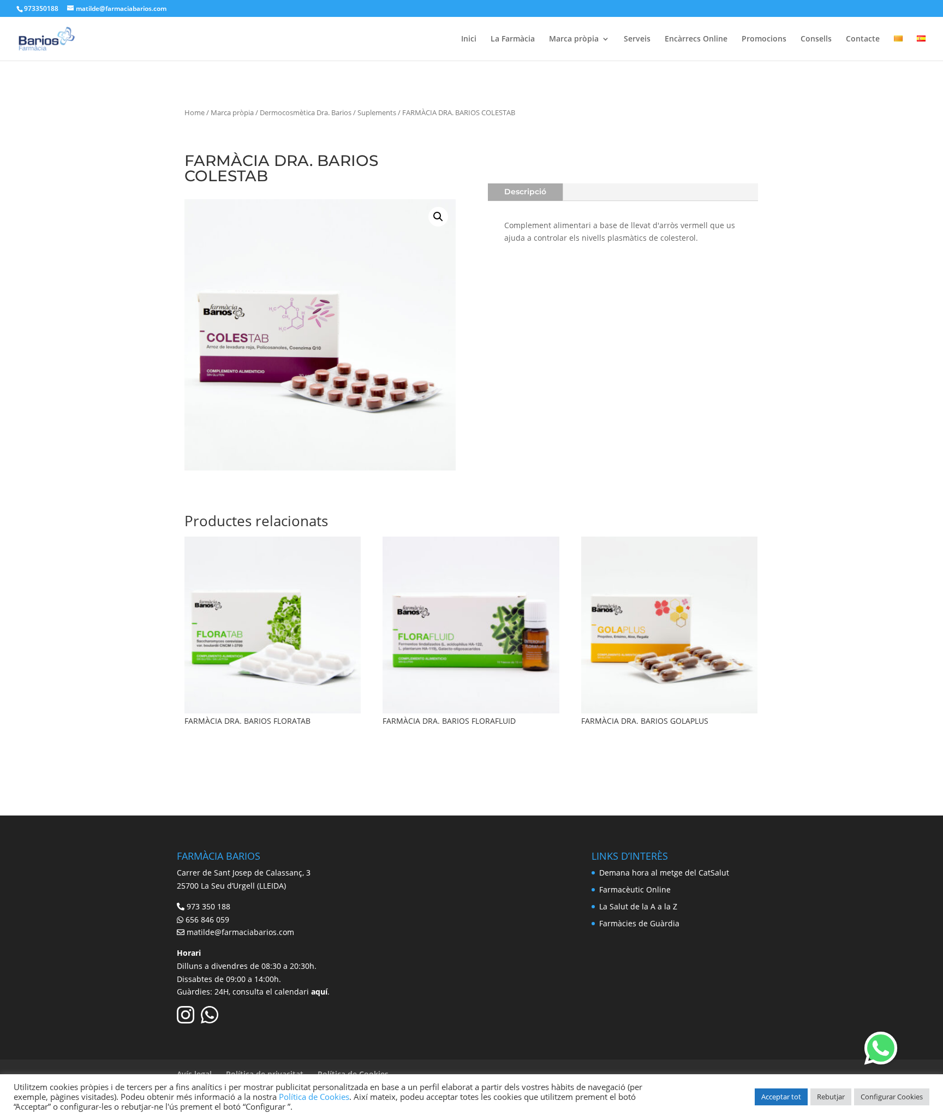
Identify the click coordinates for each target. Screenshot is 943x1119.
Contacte (863, 39)
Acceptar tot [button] (781, 1097)
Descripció (525, 192)
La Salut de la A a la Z (638, 906)
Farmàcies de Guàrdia (639, 923)
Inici (468, 39)
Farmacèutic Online (635, 889)
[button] (438, 217)
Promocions (764, 39)
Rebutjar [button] (831, 1097)
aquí (319, 991)
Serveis (637, 39)
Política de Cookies (314, 1096)
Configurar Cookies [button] (892, 1097)
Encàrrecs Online (696, 39)
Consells (816, 39)
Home (194, 112)
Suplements (376, 112)
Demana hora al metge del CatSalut (664, 872)
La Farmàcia (513, 39)
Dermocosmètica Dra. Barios (305, 112)
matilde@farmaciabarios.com (240, 932)
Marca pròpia (574, 39)
